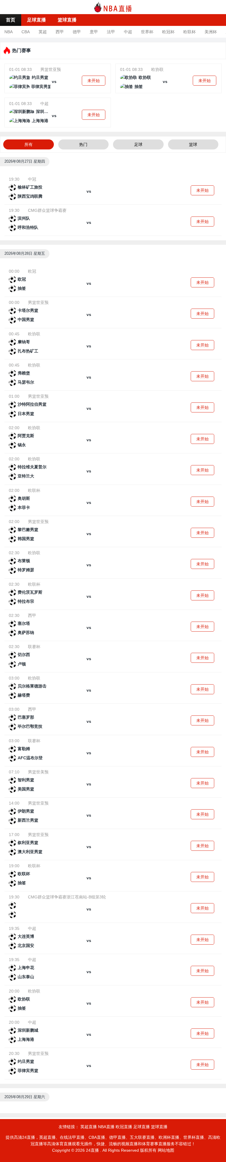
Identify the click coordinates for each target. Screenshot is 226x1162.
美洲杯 (211, 31)
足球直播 (36, 19)
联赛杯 (34, 646)
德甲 (77, 31)
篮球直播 (67, 19)
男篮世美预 (38, 772)
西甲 (60, 31)
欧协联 (157, 69)
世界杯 (147, 31)
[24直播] (113, 6)
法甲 (111, 31)
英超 (43, 31)
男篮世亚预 (50, 69)
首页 (10, 19)
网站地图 (166, 1150)
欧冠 (32, 271)
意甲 (94, 31)
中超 (128, 31)
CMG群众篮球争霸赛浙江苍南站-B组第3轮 (67, 897)
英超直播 (88, 1126)
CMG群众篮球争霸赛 (47, 210)
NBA (8, 31)
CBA (25, 31)
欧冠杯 (168, 31)
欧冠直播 (124, 1126)
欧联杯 (189, 31)
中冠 (32, 179)
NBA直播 (106, 1126)
